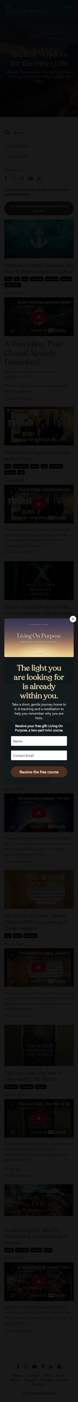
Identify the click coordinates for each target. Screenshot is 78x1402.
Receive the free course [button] (39, 771)
